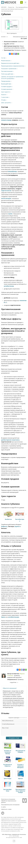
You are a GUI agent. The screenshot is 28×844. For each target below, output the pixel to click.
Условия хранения (6, 89)
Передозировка (5, 81)
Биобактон (8, 519)
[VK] (2, 813)
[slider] (23, 717)
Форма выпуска (5, 60)
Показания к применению (8, 68)
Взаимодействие (6, 84)
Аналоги (3, 94)
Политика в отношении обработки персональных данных (8, 800)
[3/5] (4, 36)
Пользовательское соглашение (10, 804)
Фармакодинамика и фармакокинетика (12, 66)
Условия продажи (6, 86)
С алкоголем (4, 97)
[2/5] (3, 36)
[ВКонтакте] (10, 54)
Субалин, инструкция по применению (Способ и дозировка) (12, 77)
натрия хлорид (6, 120)
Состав (3, 58)
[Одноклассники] (12, 54)
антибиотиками (13, 617)
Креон (3, 617)
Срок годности (5, 92)
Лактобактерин (19, 520)
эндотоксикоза (6, 190)
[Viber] (16, 54)
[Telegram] (14, 54)
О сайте (3, 807)
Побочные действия (7, 74)
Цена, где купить (6, 102)
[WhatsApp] (18, 54)
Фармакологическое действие (10, 63)
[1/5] (2, 36)
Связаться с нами (6, 809)
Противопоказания (7, 71)
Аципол (17, 526)
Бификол (4, 526)
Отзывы (3, 100)
